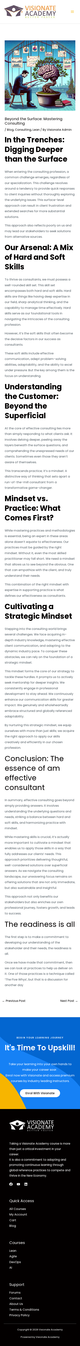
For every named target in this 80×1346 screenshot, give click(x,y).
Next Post (69, 1001)
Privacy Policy (19, 1315)
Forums (14, 1292)
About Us (16, 1304)
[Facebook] (11, 1184)
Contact (15, 1298)
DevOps (15, 1262)
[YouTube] (18, 1184)
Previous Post (13, 1001)
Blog (10, 130)
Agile (13, 1256)
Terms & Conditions (24, 1309)
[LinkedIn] (26, 1184)
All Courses (17, 1209)
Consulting (23, 130)
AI (10, 1267)
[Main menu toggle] (72, 12)
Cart (12, 1220)
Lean (36, 130)
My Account (18, 1214)
